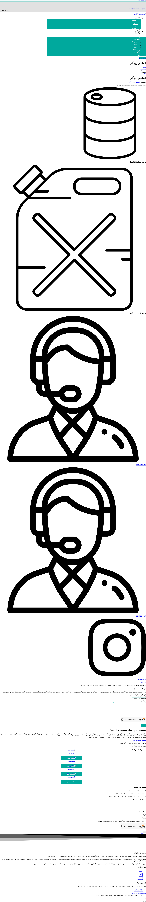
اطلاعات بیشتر (71, 781)
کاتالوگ (138, 29)
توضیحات (143, 701)
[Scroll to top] (145, 898)
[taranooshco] (117, 676)
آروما (135, 23)
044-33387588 (141, 465)
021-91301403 (141, 616)
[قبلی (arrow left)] (145, 901)
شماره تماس (139, 698)
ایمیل (144, 818)
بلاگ (140, 34)
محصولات (137, 18)
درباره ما (137, 33)
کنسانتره (134, 20)
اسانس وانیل (71, 769)
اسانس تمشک (71, 777)
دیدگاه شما (142, 812)
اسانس (134, 25)
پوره (135, 21)
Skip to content (142, 0)
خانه (139, 17)
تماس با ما (137, 31)
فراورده (134, 28)
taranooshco (141, 679)
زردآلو (131, 82)
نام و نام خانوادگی (138, 695)
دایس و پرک (133, 26)
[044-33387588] (73, 461)
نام (144, 815)
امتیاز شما (142, 799)
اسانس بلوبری (71, 761)
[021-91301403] (73, 612)
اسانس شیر (71, 753)
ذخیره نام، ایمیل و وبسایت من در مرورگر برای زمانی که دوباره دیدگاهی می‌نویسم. (121, 821)
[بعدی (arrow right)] (143, 901)
